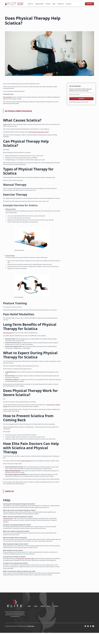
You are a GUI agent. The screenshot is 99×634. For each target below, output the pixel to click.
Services (48, 4)
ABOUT (36, 606)
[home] (10, 3)
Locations (68, 4)
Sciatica (5, 124)
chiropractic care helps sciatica (26, 558)
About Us (30, 4)
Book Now (89, 4)
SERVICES (43, 606)
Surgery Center (39, 4)
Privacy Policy (30, 626)
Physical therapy (7, 97)
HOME (29, 606)
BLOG (48, 606)
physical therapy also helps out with (38, 132)
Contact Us (60, 4)
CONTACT (56, 606)
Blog (54, 4)
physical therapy (25, 461)
